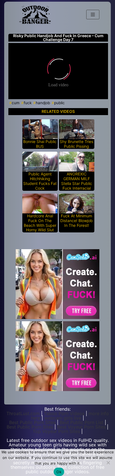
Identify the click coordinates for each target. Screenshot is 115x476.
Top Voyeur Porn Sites (56, 431)
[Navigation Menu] (92, 14)
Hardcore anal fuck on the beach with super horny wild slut (40, 223)
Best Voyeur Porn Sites (81, 427)
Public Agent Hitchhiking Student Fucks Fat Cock (40, 181)
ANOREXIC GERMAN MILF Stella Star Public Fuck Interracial (76, 181)
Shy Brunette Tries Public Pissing (76, 144)
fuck (28, 103)
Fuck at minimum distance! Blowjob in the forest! (76, 221)
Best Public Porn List (81, 422)
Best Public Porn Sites (32, 422)
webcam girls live (62, 418)
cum (16, 103)
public (59, 103)
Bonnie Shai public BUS (40, 144)
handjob (43, 103)
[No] (108, 462)
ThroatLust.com (23, 413)
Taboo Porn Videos (64, 413)
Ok (58, 472)
